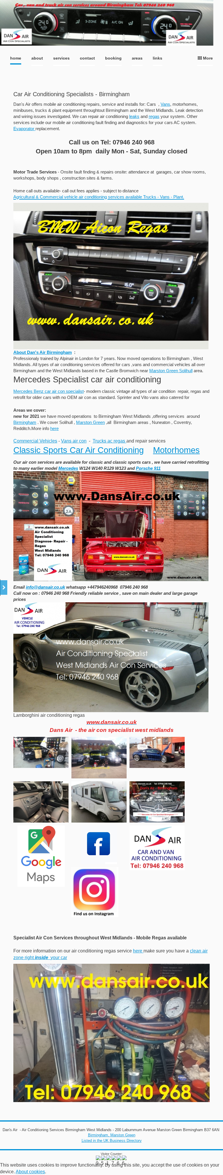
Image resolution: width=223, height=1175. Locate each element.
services (61, 58)
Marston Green (90, 422)
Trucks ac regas (109, 440)
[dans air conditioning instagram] (94, 892)
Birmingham (24, 422)
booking (113, 58)
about (37, 58)
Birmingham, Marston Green (111, 1135)
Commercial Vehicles (35, 440)
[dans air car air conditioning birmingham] (157, 847)
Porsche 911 (148, 468)
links (157, 58)
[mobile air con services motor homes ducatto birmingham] (99, 802)
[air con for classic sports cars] (110, 578)
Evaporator (24, 128)
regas (154, 116)
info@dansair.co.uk (45, 587)
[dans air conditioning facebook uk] (99, 844)
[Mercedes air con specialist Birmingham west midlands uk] (157, 802)
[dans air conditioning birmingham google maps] (41, 856)
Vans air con (74, 440)
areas (137, 58)
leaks (134, 116)
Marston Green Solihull (171, 370)
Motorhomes (176, 450)
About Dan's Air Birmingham (42, 352)
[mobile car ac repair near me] (41, 752)
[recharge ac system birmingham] (157, 752)
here (54, 428)
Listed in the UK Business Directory (112, 1140)
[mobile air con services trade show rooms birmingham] (99, 757)
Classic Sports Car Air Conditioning (78, 450)
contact (87, 58)
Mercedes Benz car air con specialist (48, 391)
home (15, 58)
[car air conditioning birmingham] (110, 710)
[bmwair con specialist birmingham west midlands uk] (41, 802)
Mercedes (68, 468)
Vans (165, 104)
